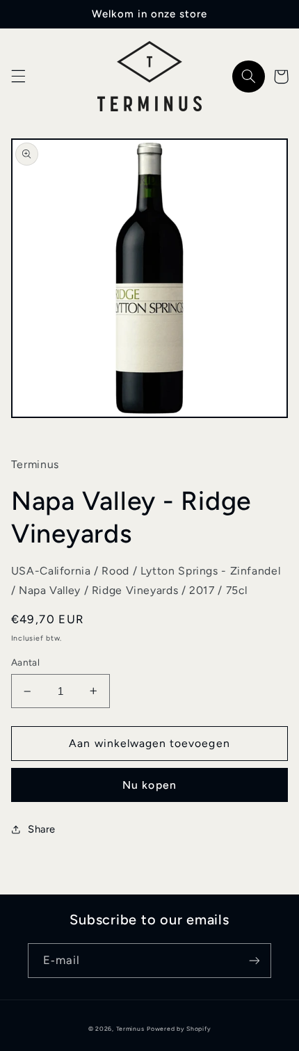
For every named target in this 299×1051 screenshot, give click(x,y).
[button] (18, 77)
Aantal (25, 662)
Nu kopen (149, 785)
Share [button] (42, 829)
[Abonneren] (254, 960)
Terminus (130, 1028)
